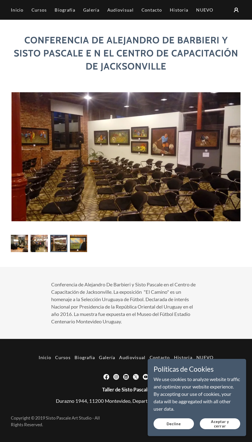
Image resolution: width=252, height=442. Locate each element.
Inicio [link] (17, 10)
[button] (236, 10)
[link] (106, 377)
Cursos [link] (39, 10)
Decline (174, 424)
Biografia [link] (65, 10)
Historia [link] (179, 10)
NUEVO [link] (204, 10)
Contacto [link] (152, 10)
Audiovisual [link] (120, 10)
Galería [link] (91, 10)
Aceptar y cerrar (220, 423)
